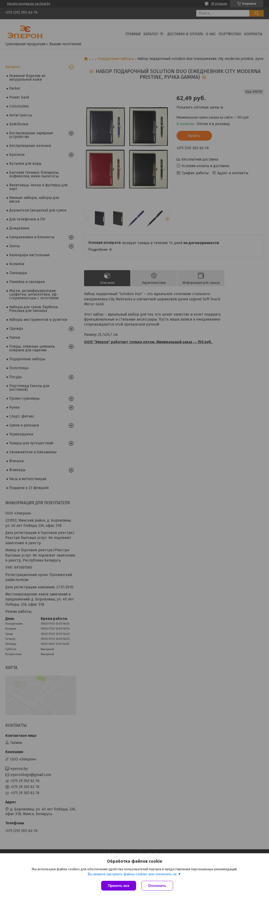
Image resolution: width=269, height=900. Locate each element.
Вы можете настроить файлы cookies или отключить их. (133, 874)
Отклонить (157, 886)
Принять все (118, 886)
